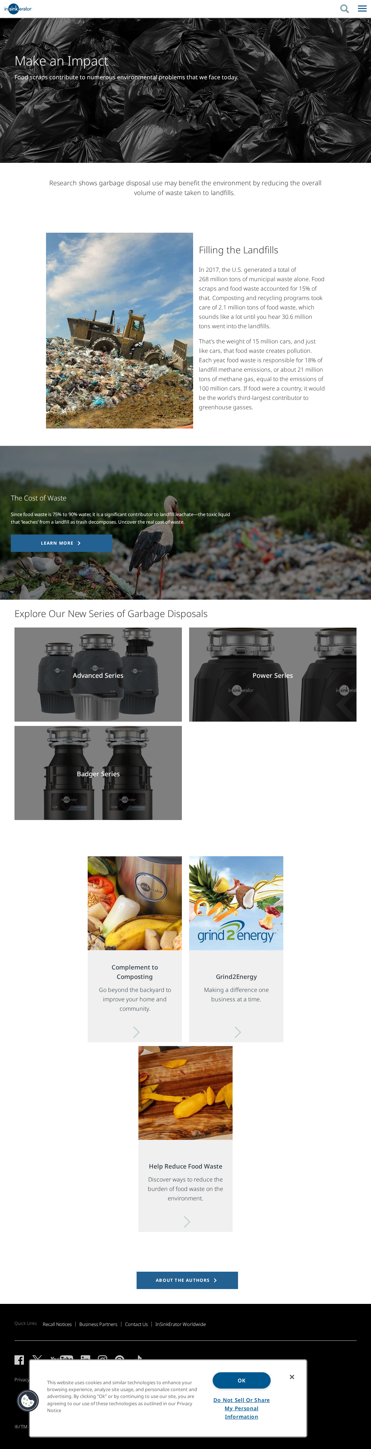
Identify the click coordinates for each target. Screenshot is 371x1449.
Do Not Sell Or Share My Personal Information (241, 1408)
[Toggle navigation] (362, 8)
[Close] (292, 1377)
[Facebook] (19, 1360)
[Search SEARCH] (348, 8)
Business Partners (98, 1324)
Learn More (57, 543)
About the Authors (183, 1280)
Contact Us (136, 1324)
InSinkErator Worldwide (180, 1324)
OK (241, 1380)
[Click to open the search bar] (345, 8)
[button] (27, 1400)
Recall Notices (57, 1324)
